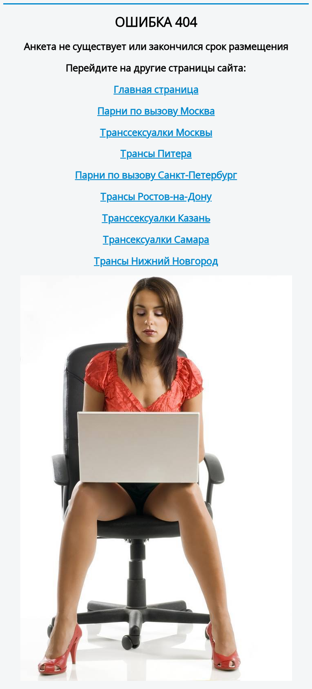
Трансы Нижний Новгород (156, 260)
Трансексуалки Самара (156, 239)
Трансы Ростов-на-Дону (156, 196)
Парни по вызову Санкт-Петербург (156, 174)
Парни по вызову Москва (156, 110)
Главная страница (156, 89)
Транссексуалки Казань (156, 217)
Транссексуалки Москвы (156, 132)
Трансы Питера (156, 153)
